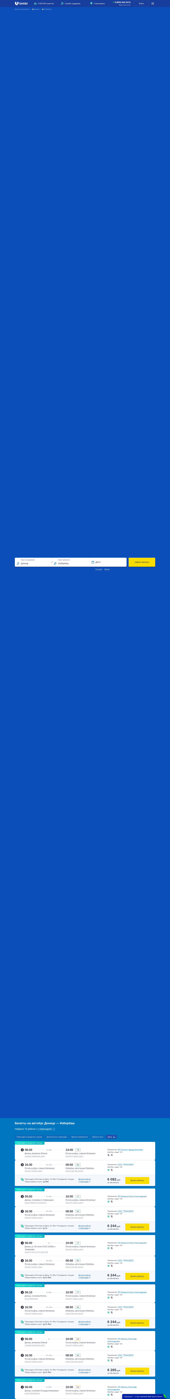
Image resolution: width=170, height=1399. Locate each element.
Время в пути (97, 1137)
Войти (141, 4)
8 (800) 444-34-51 (123, 2)
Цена (110, 1137)
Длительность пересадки (57, 1137)
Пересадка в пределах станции (29, 1137)
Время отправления (79, 1137)
